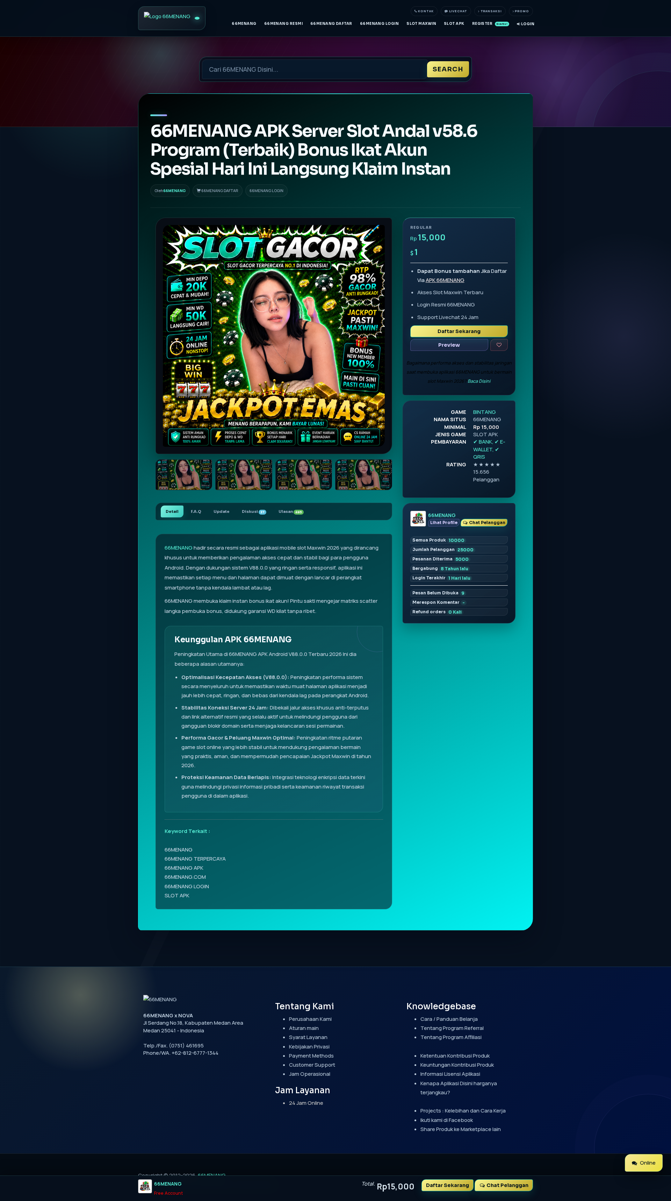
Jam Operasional (309, 1074)
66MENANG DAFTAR (331, 23)
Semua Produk (438, 540)
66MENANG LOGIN (379, 23)
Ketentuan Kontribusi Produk (455, 1055)
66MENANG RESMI (283, 23)
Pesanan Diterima (440, 559)
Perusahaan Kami (310, 1019)
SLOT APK (454, 23)
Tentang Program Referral (452, 1028)
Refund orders (437, 612)
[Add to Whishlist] (499, 345)
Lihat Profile (443, 522)
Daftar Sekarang (459, 331)
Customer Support (312, 1064)
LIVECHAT (457, 11)
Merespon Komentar (438, 602)
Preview (449, 345)
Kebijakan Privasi (309, 1046)
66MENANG (244, 23)
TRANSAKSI (490, 11)
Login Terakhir (441, 578)
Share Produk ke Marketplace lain (460, 1129)
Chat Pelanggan (486, 522)
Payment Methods (311, 1055)
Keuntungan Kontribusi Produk (457, 1064)
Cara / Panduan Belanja (449, 1019)
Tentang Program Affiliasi (451, 1037)
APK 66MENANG (445, 280)
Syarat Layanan (308, 1037)
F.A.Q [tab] (196, 511)
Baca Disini (479, 381)
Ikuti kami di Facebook (446, 1120)
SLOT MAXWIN (421, 23)
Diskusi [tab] (253, 511)
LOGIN (527, 24)
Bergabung (440, 568)
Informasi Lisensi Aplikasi (450, 1074)
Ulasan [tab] (290, 511)
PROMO (521, 11)
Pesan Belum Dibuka (438, 593)
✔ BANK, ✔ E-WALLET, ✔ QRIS (489, 449)
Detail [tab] (172, 511)
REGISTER (490, 23)
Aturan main (304, 1028)
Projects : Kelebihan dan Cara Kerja (463, 1110)
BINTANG (484, 412)
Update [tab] (222, 511)
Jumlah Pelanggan (443, 549)
